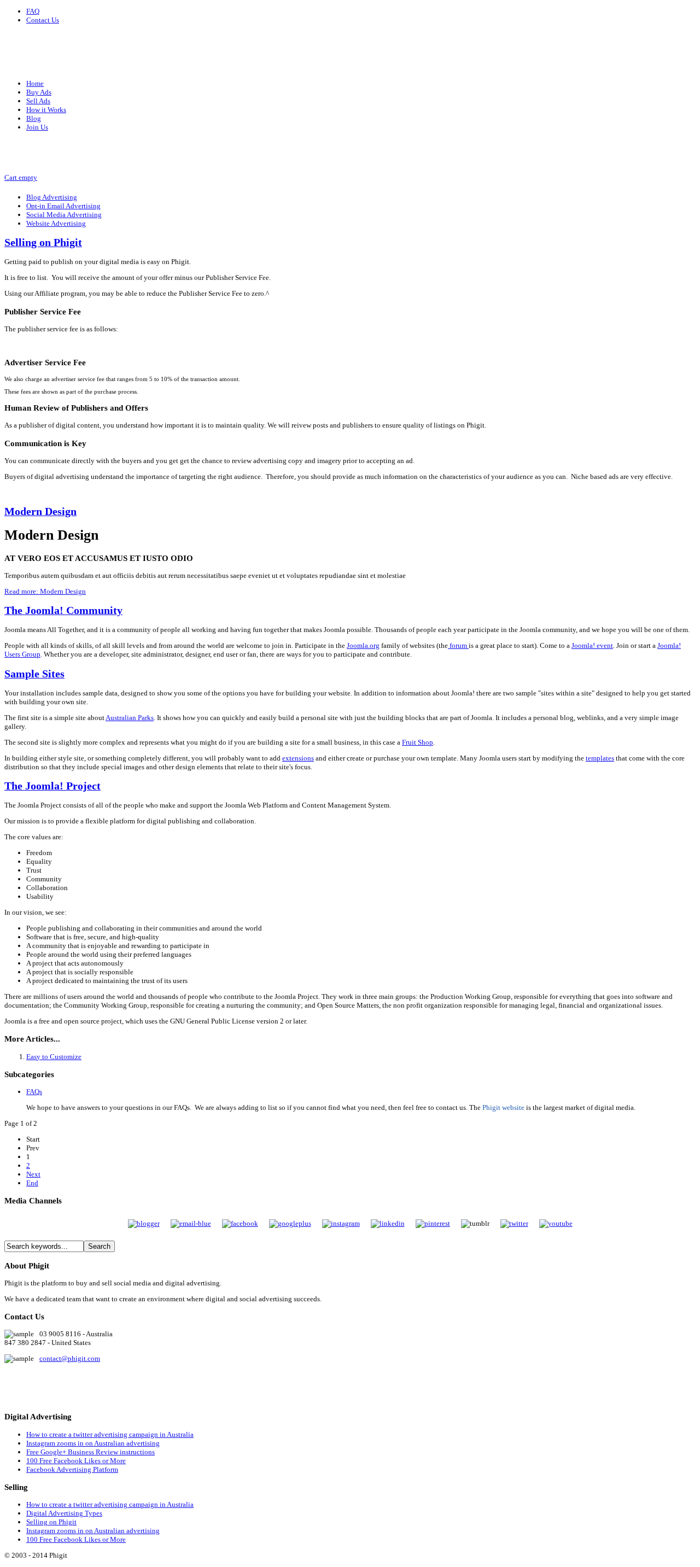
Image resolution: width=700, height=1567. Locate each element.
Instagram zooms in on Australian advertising (93, 1443)
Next (33, 1174)
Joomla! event (592, 645)
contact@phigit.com (69, 1358)
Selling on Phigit (43, 242)
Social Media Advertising (64, 215)
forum (458, 645)
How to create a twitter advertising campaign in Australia (110, 1434)
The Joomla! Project (52, 786)
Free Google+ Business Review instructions (90, 1452)
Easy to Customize (53, 1057)
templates (600, 758)
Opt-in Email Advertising (63, 206)
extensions (298, 758)
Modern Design (40, 511)
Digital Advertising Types (64, 1513)
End (32, 1183)
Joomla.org (363, 645)
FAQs (34, 1091)
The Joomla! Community (63, 610)
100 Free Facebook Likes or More (76, 1461)
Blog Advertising (51, 197)
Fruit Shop (417, 742)
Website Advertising (56, 223)
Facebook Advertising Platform (72, 1469)
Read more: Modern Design (45, 591)
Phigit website (503, 1107)
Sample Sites (34, 674)
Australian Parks (130, 718)
